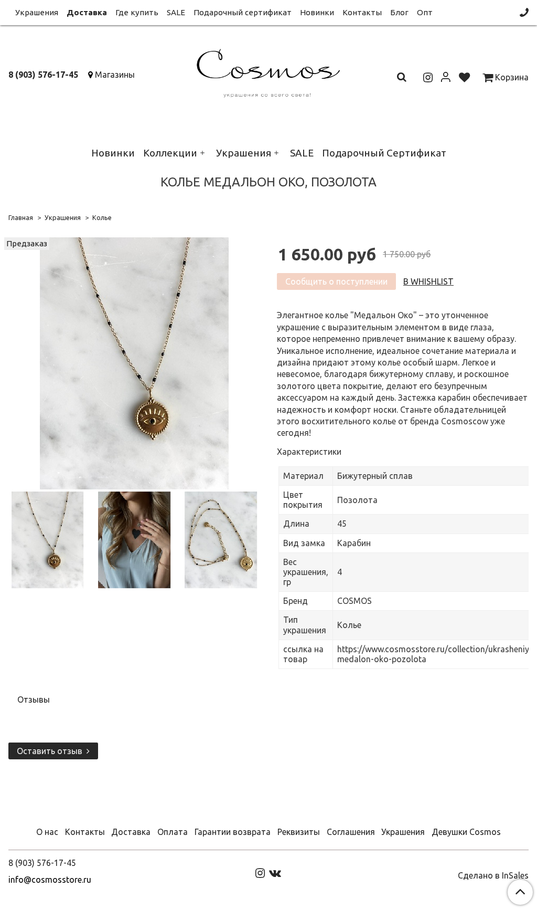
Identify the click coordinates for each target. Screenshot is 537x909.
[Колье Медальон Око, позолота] (134, 363)
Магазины (115, 74)
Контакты (362, 12)
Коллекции (170, 153)
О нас (47, 832)
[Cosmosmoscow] (268, 71)
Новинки (317, 12)
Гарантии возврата (233, 832)
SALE (176, 12)
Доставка (87, 12)
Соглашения (351, 832)
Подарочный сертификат (243, 12)
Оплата (172, 832)
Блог (399, 12)
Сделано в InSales (493, 875)
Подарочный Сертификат (384, 153)
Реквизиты (298, 832)
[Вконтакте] (275, 873)
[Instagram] (260, 873)
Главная (20, 217)
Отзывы (33, 699)
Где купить (136, 12)
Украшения (36, 12)
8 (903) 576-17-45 (43, 74)
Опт (425, 12)
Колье (102, 217)
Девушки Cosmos (466, 832)
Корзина (511, 77)
